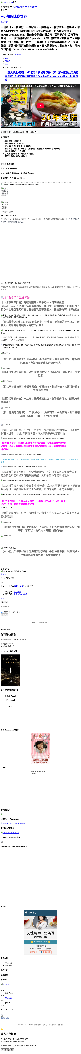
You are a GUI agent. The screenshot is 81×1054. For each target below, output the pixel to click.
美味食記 (17, 592)
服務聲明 (60, 1025)
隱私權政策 (52, 1025)
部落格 (7, 61)
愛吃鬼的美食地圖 (20, 594)
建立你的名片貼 (5, 1018)
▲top (3, 598)
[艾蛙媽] (20, 184)
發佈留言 (4, 615)
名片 (6, 64)
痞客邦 (16, 586)
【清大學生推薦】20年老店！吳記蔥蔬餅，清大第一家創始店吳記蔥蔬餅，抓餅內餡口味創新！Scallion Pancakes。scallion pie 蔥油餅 (41, 76)
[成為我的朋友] (13, 823)
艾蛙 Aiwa (4, 574)
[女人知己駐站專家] (10, 833)
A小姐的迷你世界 (14, 16)
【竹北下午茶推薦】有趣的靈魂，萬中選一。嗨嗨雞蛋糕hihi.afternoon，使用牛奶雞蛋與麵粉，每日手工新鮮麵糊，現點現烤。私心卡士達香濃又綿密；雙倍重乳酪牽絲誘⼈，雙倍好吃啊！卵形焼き (40, 306)
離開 (12, 1050)
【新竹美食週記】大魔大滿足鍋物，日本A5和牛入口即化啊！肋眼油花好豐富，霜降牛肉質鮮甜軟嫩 (33, 502)
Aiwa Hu (3, 1014)
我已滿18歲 (5, 1050)
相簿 (6, 59)
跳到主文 (4, 22)
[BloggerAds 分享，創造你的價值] (40, 740)
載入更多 (4, 602)
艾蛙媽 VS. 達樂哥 (7, 212)
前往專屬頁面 (40, 748)
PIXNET (24, 1025)
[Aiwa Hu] (2, 1016)
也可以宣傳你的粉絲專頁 (8, 215)
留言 (21, 586)
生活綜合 (18, 54)
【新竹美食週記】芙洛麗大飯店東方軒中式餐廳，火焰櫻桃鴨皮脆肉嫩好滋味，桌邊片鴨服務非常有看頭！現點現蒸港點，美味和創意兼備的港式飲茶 (33, 446)
